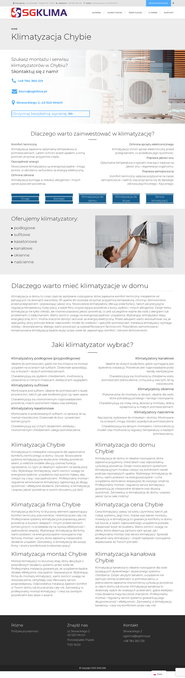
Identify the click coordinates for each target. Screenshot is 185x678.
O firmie (153, 12)
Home (14, 29)
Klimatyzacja (115, 12)
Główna (96, 12)
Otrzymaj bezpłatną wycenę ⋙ (42, 113)
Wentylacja (135, 12)
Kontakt (169, 12)
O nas (25, 198)
